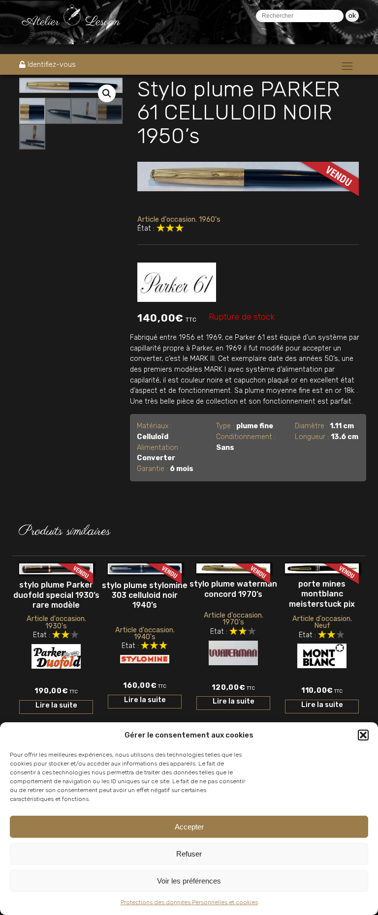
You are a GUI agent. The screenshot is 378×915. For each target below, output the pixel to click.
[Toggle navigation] (347, 66)
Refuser (189, 854)
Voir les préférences (189, 881)
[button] (363, 735)
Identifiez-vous (52, 64)
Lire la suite (56, 705)
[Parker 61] (176, 280)
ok (352, 15)
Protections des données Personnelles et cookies (189, 902)
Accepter (189, 827)
